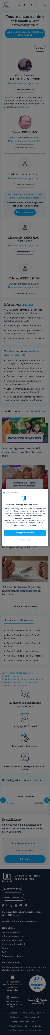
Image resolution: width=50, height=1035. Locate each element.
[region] (25, 517)
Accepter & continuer (25, 533)
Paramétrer (25, 540)
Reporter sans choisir (10, 492)
